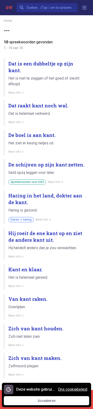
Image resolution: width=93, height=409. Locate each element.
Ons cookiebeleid (72, 389)
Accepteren (51, 402)
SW (9, 7)
